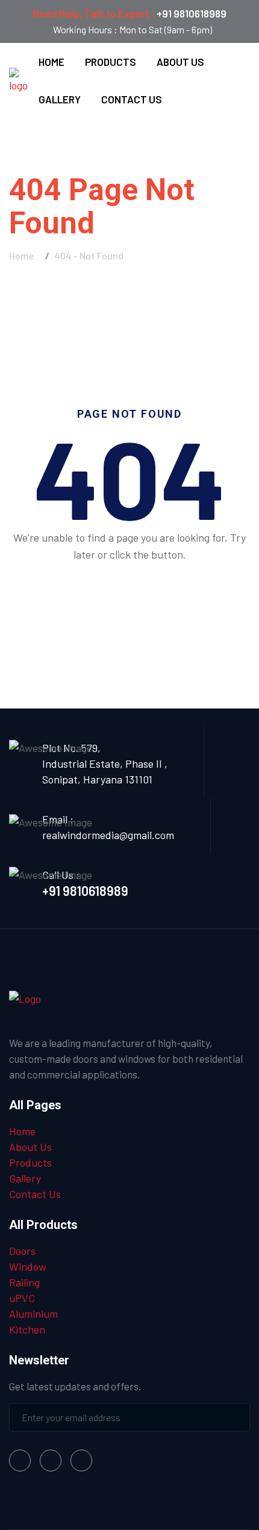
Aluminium (33, 1313)
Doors (22, 1250)
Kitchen (27, 1329)
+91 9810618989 (191, 13)
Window (27, 1266)
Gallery (60, 99)
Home (51, 62)
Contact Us (131, 99)
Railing (24, 1282)
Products (110, 62)
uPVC (22, 1298)
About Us (180, 62)
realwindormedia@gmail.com (108, 834)
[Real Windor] (18, 79)
